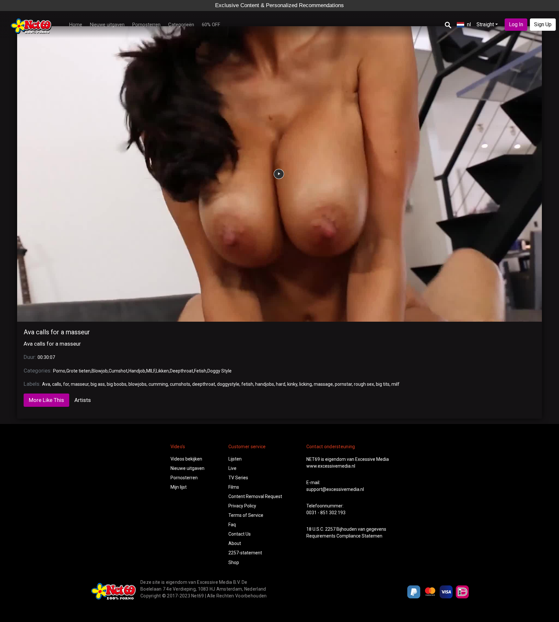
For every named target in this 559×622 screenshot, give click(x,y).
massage (323, 384)
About (234, 543)
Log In (516, 24)
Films (233, 487)
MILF (150, 370)
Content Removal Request (255, 496)
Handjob (136, 370)
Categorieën (181, 25)
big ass (98, 384)
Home (75, 25)
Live (232, 468)
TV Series (238, 477)
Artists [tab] (82, 400)
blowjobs (137, 384)
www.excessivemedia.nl (330, 466)
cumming (158, 384)
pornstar (343, 384)
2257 (330, 529)
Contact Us (239, 534)
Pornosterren (146, 25)
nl (469, 24)
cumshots (180, 384)
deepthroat (203, 384)
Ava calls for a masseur (57, 332)
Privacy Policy (242, 505)
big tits (382, 384)
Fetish (200, 370)
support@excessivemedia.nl (335, 489)
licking (305, 384)
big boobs (116, 384)
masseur (80, 384)
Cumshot (118, 370)
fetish (247, 384)
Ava (46, 384)
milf (395, 384)
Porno (59, 370)
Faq (232, 524)
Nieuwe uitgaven (107, 25)
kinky (292, 384)
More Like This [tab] (46, 400)
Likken (162, 370)
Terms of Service (245, 515)
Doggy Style (219, 370)
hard (280, 384)
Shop (233, 562)
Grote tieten (78, 370)
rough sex (364, 384)
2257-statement (245, 552)
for (66, 384)
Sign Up (543, 24)
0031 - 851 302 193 (325, 512)
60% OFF (211, 25)
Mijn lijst (178, 487)
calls (56, 384)
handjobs (264, 384)
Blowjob (100, 370)
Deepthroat (181, 370)
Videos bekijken (186, 458)
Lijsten (235, 458)
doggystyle (228, 384)
